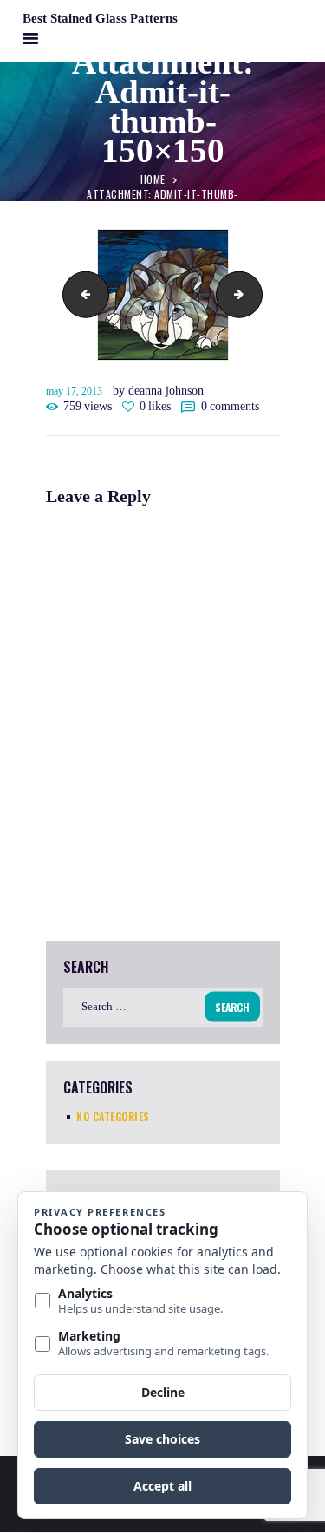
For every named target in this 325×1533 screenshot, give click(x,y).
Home (153, 179)
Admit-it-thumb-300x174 (256, 294)
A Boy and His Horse (81, 294)
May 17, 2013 (74, 391)
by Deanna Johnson (158, 390)
